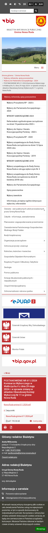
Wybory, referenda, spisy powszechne (18, 78)
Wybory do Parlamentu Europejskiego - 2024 (21, 81)
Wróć (7, 373)
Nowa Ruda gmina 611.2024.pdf (17, 405)
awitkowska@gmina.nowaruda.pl (22, 453)
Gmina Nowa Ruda (22, 75)
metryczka (37, 421)
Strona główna (7, 75)
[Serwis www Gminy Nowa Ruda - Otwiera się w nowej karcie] (41, 21)
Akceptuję (40, 529)
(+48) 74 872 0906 (13, 450)
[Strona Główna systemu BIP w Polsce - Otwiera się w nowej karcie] (8, 21)
